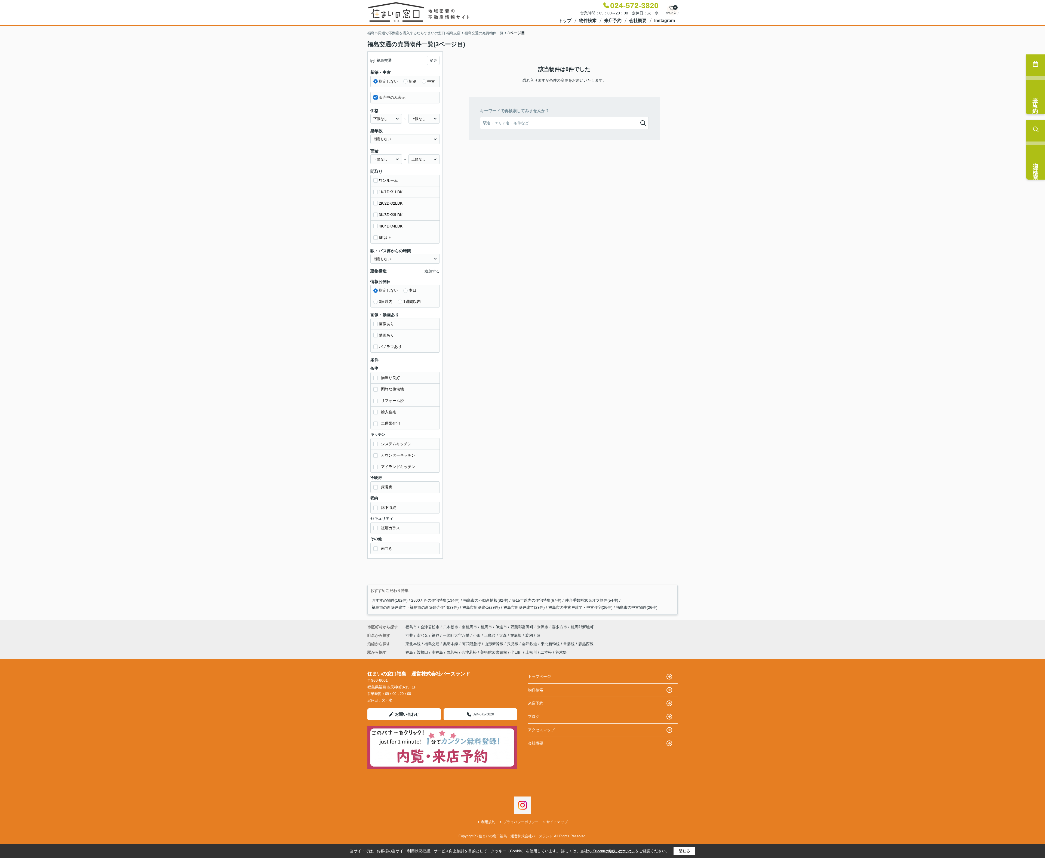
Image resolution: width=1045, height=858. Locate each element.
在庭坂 (516, 635)
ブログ (533, 716)
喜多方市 (559, 627)
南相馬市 (469, 627)
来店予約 (613, 20)
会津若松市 (429, 627)
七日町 (516, 652)
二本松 (546, 652)
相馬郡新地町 (582, 627)
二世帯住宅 (390, 423)
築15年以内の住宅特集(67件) (536, 600)
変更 (433, 60)
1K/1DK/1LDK (390, 192)
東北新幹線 (551, 644)
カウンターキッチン (398, 455)
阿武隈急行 (472, 644)
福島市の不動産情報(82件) (485, 600)
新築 (412, 81)
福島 (409, 652)
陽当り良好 (390, 378)
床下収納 (388, 507)
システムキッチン (396, 444)
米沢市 (542, 627)
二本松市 (450, 627)
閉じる (684, 851)
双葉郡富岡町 (522, 627)
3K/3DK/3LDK (390, 215)
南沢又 (423, 635)
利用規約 (488, 822)
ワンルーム (388, 180)
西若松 (452, 652)
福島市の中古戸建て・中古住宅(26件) (580, 607)
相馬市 (486, 627)
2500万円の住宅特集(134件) (435, 600)
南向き (386, 548)
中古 (431, 81)
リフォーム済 (392, 400)
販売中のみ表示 (392, 97)
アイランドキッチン (398, 467)
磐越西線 (586, 644)
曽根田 (422, 652)
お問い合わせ (407, 714)
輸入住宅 (388, 412)
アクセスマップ (541, 730)
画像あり (386, 324)
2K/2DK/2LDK (390, 203)
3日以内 (385, 301)
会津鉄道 (530, 644)
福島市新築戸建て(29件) (524, 607)
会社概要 (638, 20)
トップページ (539, 676)
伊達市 (501, 627)
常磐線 (569, 644)
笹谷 (436, 635)
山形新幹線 (494, 644)
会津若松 (469, 652)
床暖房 (386, 487)
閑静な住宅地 (392, 389)
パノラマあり (390, 347)
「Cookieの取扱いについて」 (613, 851)
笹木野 (561, 652)
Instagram (664, 20)
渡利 (529, 635)
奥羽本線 (451, 644)
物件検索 (588, 20)
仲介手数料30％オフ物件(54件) (591, 600)
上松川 (531, 652)
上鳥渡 (490, 635)
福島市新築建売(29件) (481, 607)
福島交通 (432, 644)
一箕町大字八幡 (457, 635)
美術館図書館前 (493, 652)
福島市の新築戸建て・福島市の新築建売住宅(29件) (415, 607)
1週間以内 (412, 301)
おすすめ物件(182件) (390, 600)
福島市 (411, 627)
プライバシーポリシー (521, 822)
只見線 (513, 644)
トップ (564, 20)
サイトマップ (557, 822)
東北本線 (413, 644)
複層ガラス (390, 528)
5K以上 (385, 237)
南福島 (437, 652)
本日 (412, 290)
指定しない (388, 81)
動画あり (386, 335)
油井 (409, 635)
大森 (503, 635)
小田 (477, 635)
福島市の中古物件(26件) (636, 607)
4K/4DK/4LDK (390, 226)
